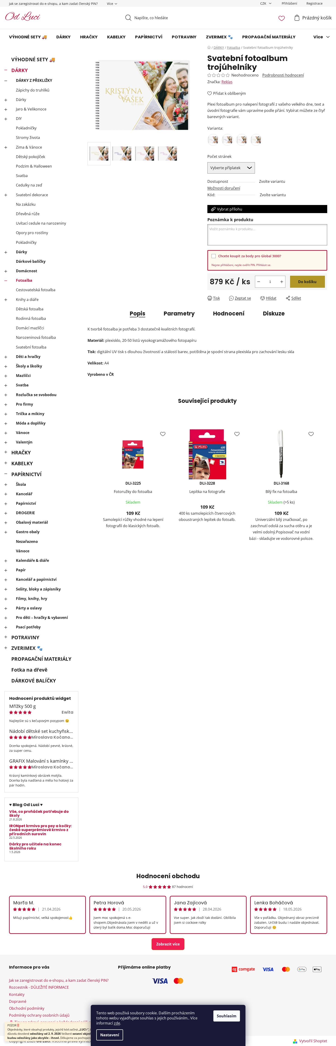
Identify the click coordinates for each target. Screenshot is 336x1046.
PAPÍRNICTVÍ (26, 474)
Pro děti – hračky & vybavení (42, 617)
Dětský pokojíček (30, 156)
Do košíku (307, 281)
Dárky (21, 99)
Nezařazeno (27, 541)
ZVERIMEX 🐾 (27, 648)
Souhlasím (226, 1015)
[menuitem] (27, 37)
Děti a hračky (28, 356)
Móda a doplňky (30, 423)
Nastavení (109, 1034)
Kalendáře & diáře (32, 560)
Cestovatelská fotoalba (35, 289)
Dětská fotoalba (29, 309)
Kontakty (16, 994)
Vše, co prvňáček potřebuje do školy (39, 814)
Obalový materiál (32, 522)
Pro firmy (24, 404)
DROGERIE (25, 512)
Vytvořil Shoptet (313, 1040)
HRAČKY (21, 452)
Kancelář (24, 493)
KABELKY (22, 463)
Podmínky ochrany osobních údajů (39, 1015)
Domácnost (26, 270)
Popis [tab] (137, 313)
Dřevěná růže (27, 213)
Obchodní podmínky (26, 1008)
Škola (21, 484)
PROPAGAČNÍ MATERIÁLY (41, 659)
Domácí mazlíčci (30, 327)
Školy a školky (29, 366)
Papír (21, 569)
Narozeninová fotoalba (36, 337)
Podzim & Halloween (34, 166)
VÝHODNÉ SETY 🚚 (33, 59)
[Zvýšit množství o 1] (281, 281)
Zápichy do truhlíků (32, 90)
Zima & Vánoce (29, 147)
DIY (19, 118)
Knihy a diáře (27, 299)
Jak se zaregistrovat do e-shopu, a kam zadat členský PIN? (53, 3)
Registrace (314, 3)
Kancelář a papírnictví (36, 579)
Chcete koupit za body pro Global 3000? (249, 256)
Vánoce (22, 432)
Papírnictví (26, 503)
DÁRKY (19, 70)
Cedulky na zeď (29, 185)
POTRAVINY (25, 637)
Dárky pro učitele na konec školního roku (35, 846)
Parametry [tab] (179, 313)
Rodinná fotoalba (31, 318)
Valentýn (24, 442)
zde (117, 1023)
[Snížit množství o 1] (258, 281)
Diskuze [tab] (274, 313)
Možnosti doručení (223, 188)
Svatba (22, 175)
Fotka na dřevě (29, 670)
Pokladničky (26, 128)
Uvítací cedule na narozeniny (41, 223)
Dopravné (17, 1001)
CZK (263, 3)
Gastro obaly (27, 531)
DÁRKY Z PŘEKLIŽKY (34, 80)
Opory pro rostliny (32, 232)
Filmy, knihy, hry (31, 598)
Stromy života (28, 137)
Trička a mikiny (30, 413)
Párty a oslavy (29, 608)
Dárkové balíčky (30, 261)
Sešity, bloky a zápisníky (38, 589)
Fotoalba (24, 280)
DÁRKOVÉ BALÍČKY (33, 680)
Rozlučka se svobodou (36, 394)
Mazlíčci (23, 375)
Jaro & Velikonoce (31, 109)
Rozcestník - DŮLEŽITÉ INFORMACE (39, 987)
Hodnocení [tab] (229, 313)
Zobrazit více (168, 944)
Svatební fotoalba (31, 347)
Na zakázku (26, 204)
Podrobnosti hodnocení (283, 75)
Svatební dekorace (32, 194)
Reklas (227, 81)
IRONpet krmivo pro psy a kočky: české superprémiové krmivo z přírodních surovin (40, 830)
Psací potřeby (28, 627)
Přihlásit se (263, 265)
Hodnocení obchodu (168, 876)
